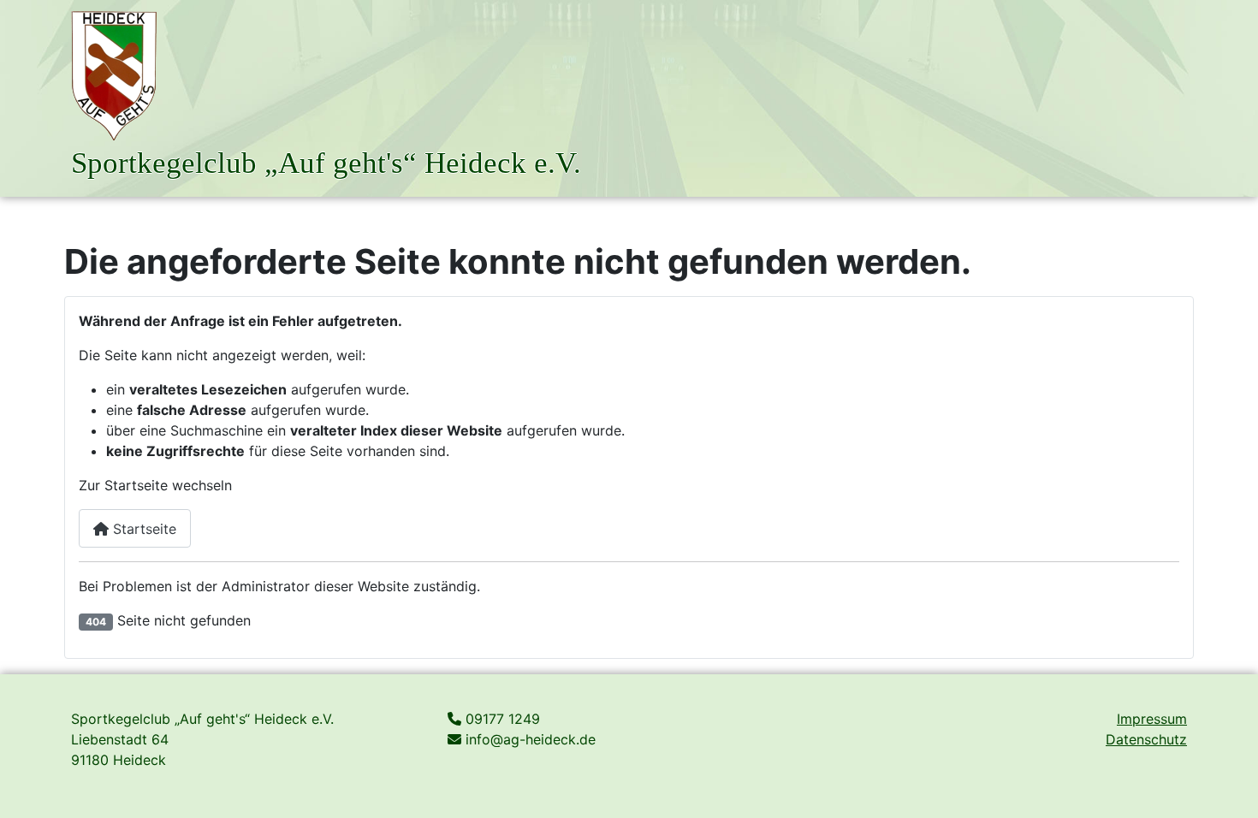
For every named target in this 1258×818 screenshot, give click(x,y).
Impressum (1152, 718)
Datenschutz (1146, 739)
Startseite (142, 528)
